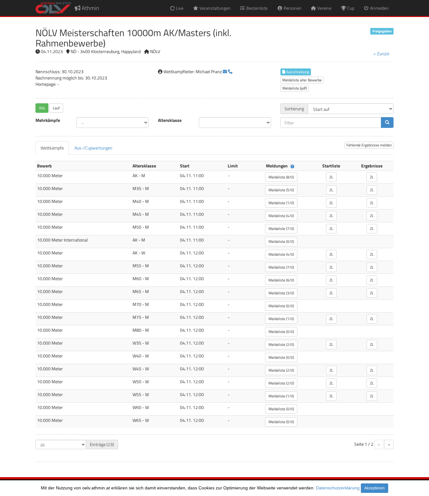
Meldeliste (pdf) (294, 88)
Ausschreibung (297, 72)
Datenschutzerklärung (338, 487)
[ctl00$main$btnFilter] (387, 122)
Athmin (89, 8)
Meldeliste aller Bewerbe (302, 80)
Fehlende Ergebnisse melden (369, 145)
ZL (331, 177)
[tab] (52, 148)
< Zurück (381, 53)
